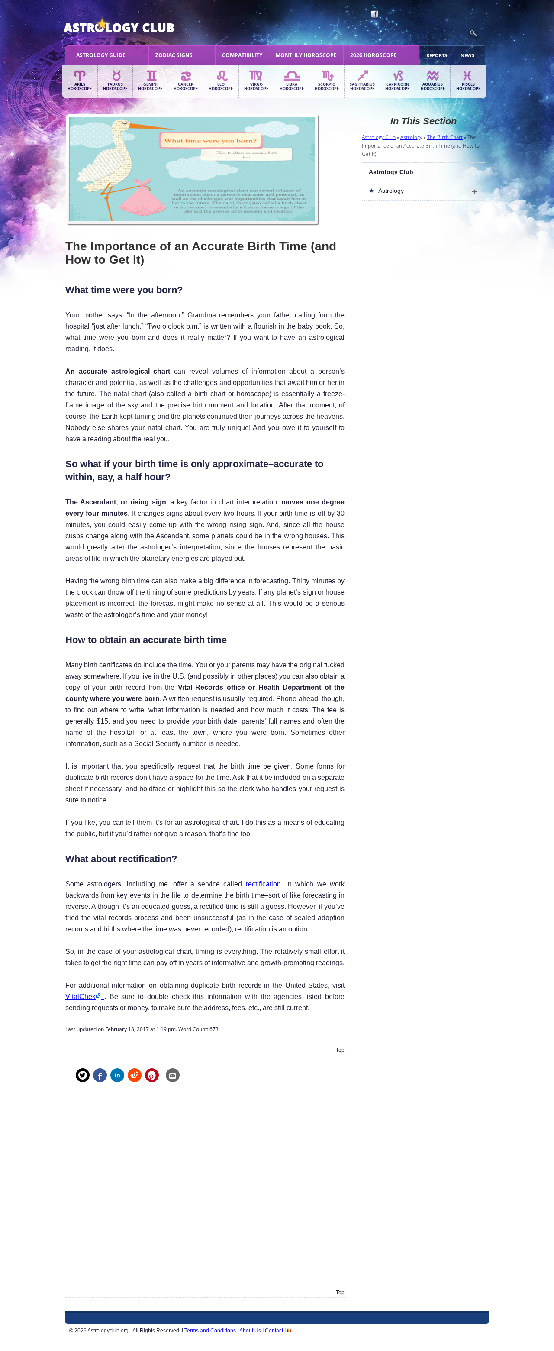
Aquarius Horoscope (433, 86)
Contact (274, 1331)
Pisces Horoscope (468, 86)
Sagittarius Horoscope (362, 86)
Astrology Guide (101, 55)
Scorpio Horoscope (327, 86)
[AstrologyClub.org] (139, 25)
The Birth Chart (445, 137)
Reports (436, 55)
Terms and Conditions (210, 1331)
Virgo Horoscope (256, 86)
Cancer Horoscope (186, 86)
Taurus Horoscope (115, 86)
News (467, 55)
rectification (263, 884)
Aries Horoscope (80, 86)
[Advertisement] (205, 1192)
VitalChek (80, 996)
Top (340, 1050)
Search (473, 33)
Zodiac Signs (174, 55)
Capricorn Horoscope (397, 86)
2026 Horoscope (373, 55)
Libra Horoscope (292, 86)
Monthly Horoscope (306, 55)
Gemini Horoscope (150, 86)
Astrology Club (379, 137)
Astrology (411, 137)
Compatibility (242, 55)
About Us (250, 1331)
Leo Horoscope (221, 86)
